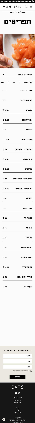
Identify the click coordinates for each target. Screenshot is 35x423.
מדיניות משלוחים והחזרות (17, 420)
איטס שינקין (17, 400)
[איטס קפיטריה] (17, 387)
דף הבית (23, 12)
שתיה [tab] (2, 82)
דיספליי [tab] (14, 82)
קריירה (17, 410)
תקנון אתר (17, 418)
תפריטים (18, 12)
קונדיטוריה (17, 402)
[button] (31, 6)
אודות (17, 408)
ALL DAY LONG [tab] (28, 82)
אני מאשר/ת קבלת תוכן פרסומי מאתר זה (21, 371)
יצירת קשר (17, 412)
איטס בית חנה (17, 398)
